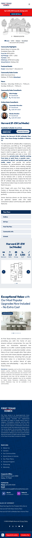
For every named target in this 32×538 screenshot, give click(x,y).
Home (7, 41)
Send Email (14, 95)
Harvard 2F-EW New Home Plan (11, 509)
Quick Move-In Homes (10, 456)
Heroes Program (9, 462)
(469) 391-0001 (16, 109)
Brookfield (25, 41)
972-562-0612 (15, 98)
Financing (6, 464)
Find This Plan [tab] (7, 226)
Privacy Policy (24, 521)
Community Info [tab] (8, 231)
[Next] (28, 272)
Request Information (12, 535)
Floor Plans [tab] (6, 212)
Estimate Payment (23, 131)
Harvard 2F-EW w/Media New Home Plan (14, 511)
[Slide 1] (15, 283)
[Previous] (4, 272)
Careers (5, 451)
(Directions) (17, 77)
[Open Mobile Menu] (29, 4)
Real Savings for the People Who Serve (13, 506)
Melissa (18, 41)
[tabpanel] (16, 265)
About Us (6, 448)
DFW (12, 41)
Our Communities (9, 453)
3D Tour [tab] (5, 222)
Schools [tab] (5, 236)
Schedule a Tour (25, 535)
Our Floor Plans (8, 459)
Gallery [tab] (5, 217)
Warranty (6, 467)
